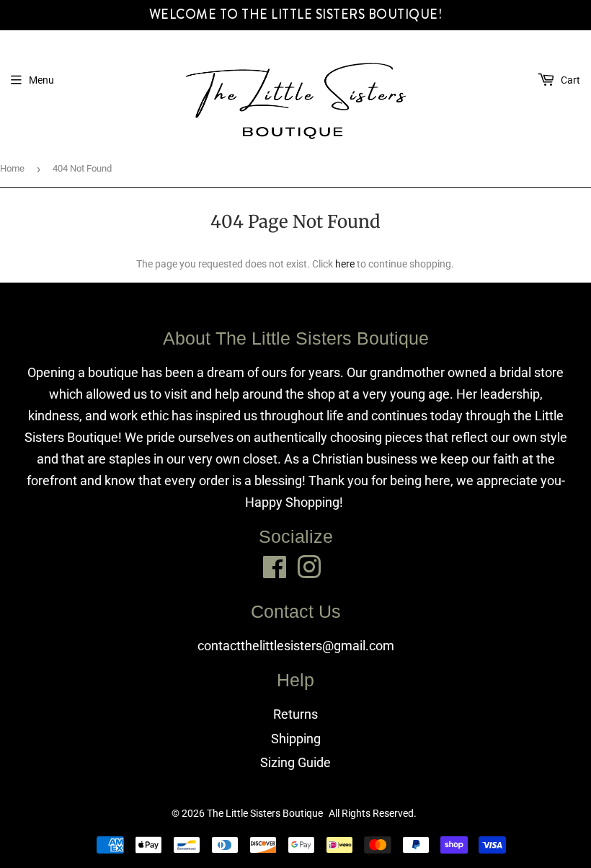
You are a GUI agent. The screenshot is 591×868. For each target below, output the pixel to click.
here (345, 264)
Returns (295, 714)
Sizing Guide (295, 762)
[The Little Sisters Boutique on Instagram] (309, 567)
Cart (569, 80)
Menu (41, 80)
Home (12, 168)
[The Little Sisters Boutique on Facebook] (275, 567)
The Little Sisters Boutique (265, 813)
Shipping (296, 738)
